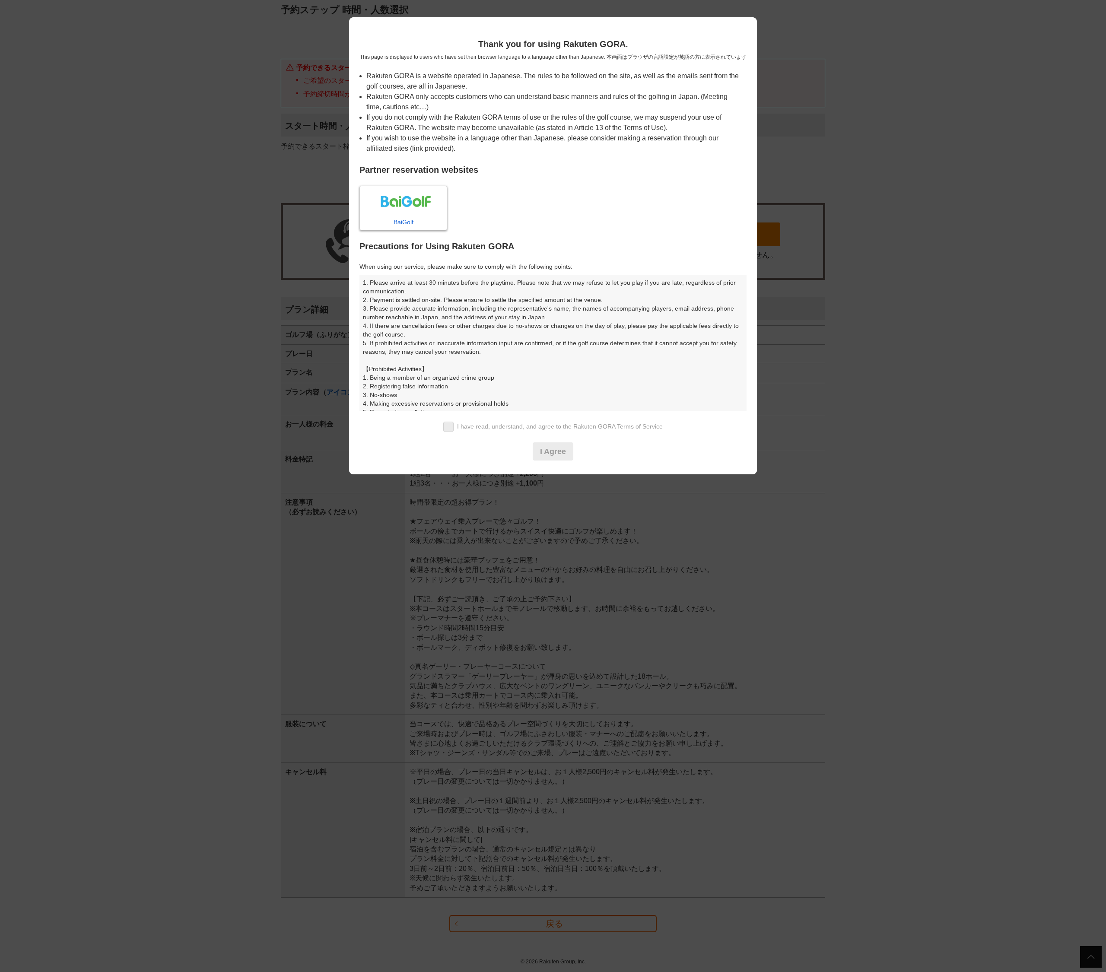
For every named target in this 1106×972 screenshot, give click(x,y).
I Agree (553, 451)
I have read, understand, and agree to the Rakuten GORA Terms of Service (560, 426)
